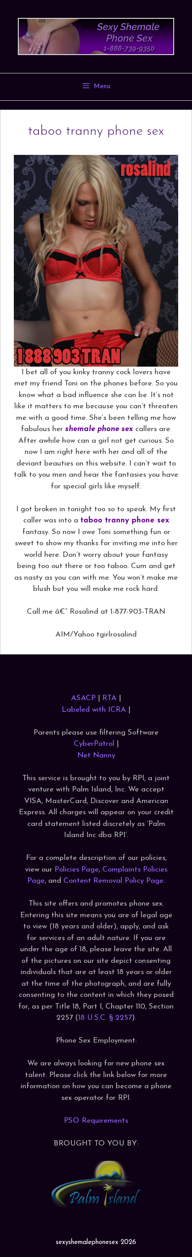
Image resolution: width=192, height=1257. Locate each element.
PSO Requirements (96, 1120)
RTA (109, 698)
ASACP (83, 698)
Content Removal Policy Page (113, 881)
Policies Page (76, 869)
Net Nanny (96, 755)
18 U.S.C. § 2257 (105, 1018)
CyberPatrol (94, 744)
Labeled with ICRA (94, 710)
